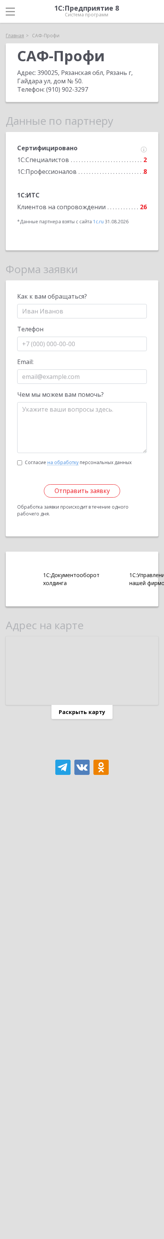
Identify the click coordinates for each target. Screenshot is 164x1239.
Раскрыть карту (82, 712)
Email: (25, 362)
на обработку (63, 462)
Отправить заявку (82, 491)
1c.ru (98, 221)
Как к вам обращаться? (52, 296)
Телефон (30, 329)
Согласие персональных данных (78, 462)
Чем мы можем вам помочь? (60, 394)
